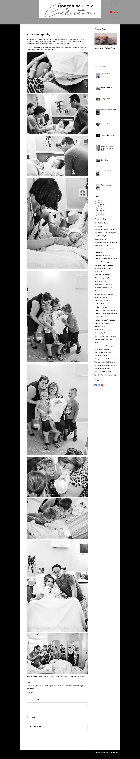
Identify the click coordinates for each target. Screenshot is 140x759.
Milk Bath (110, 294)
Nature (106, 300)
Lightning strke (99, 281)
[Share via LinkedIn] (38, 699)
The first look (98, 352)
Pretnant (97, 339)
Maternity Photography (101, 291)
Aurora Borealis (99, 233)
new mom (69, 686)
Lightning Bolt (106, 278)
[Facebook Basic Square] (95, 385)
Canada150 (98, 252)
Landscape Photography (102, 274)
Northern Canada (100, 313)
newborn (29, 686)
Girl (116, 265)
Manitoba (109, 284)
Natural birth (30, 688)
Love (106, 281)
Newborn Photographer (102, 304)
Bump (107, 245)
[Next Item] (114, 39)
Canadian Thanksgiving (102, 255)
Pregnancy (112, 336)
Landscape (98, 271)
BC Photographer (49, 686)
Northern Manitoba (100, 317)
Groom (108, 268)
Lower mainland (60, 686)
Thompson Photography (102, 368)
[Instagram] (117, 3)
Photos (106, 333)
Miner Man (97, 297)
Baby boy (105, 236)
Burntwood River (99, 249)
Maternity (97, 287)
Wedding (97, 375)
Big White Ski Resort (101, 242)
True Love (97, 372)
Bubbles (101, 245)
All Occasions (98, 226)
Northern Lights (112, 313)
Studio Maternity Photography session (105, 346)
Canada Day (110, 249)
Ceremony (97, 258)
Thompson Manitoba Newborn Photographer (105, 359)
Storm (96, 342)
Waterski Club (106, 372)
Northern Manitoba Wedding (103, 323)
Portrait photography (101, 336)
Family (100, 262)
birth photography (78, 686)
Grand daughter (99, 268)
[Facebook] (112, 3)
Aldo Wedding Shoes (101, 223)
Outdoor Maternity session (103, 330)
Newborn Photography (101, 307)
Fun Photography (107, 265)
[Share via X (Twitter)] (33, 699)
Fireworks (97, 265)
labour (41, 686)
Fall (95, 262)
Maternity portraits (100, 294)
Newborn (30, 692)
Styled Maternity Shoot (101, 349)
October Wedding (100, 326)
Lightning (97, 278)
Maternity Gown (107, 287)
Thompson (107, 352)
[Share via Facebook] (28, 699)
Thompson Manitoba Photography (105, 365)
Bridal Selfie (113, 242)
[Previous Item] (98, 39)
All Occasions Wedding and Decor (105, 229)
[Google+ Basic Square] (102, 385)
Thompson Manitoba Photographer (105, 362)
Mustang (105, 297)
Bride (96, 245)
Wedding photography (108, 375)
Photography (98, 333)
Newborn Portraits (100, 310)
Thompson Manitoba (101, 355)
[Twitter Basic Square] (99, 385)
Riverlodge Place (106, 339)
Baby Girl (35, 686)
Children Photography (109, 258)
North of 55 (111, 310)
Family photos (108, 262)
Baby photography (100, 239)
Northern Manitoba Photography (104, 320)
